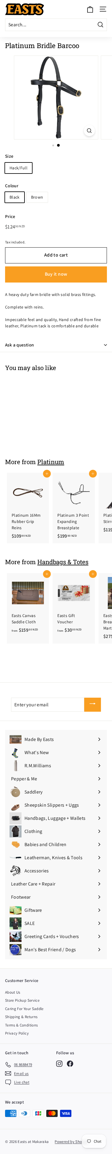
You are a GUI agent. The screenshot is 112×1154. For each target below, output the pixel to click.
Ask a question (19, 345)
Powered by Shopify (71, 1141)
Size (9, 156)
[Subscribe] (92, 705)
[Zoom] (89, 130)
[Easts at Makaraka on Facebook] (70, 1064)
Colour (11, 185)
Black (15, 197)
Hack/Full (18, 168)
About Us (12, 992)
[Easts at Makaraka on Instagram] (59, 1064)
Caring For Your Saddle (24, 1008)
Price (10, 216)
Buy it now (56, 274)
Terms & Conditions (21, 1025)
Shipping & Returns (21, 1016)
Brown (37, 197)
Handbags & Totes (62, 562)
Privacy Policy (17, 1033)
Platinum (50, 462)
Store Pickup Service (22, 1000)
